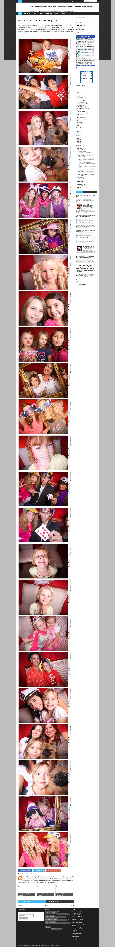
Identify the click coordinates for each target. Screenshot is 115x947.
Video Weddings (79, 105)
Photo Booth (49, 13)
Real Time (85, 65)
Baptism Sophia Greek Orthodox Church (86, 174)
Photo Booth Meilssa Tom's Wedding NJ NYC (87, 171)
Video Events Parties (80, 106)
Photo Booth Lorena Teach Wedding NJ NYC (86, 158)
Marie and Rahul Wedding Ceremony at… (85, 50)
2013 (78, 142)
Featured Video (79, 120)
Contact (70, 13)
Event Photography (79, 99)
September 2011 (81, 151)
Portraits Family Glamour (81, 102)
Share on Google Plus (54, 870)
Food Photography (79, 122)
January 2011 (81, 185)
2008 (78, 190)
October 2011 (81, 149)
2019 (78, 136)
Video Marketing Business (81, 112)
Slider (77, 116)
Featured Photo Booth (80, 117)
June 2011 (80, 178)
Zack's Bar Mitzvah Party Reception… (83, 63)
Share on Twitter (39, 870)
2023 (78, 131)
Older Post (72, 905)
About (34, 13)
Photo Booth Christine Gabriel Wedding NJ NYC (87, 154)
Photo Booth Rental (79, 97)
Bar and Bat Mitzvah (80, 100)
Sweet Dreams (26, 13)
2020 (78, 135)
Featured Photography (80, 119)
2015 (78, 139)
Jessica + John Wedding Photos (84, 152)
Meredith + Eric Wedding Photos (84, 162)
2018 (78, 138)
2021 (78, 134)
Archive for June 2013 (80, 58)
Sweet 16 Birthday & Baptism (81, 108)
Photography (41, 13)
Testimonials (63, 13)
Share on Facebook (26, 870)
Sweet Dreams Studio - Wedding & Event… (84, 55)
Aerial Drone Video (79, 111)
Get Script (81, 65)
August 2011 (80, 175)
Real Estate (78, 123)
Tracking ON (89, 65)
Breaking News (79, 114)
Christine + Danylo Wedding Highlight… (83, 52)
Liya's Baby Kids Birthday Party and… (85, 39)
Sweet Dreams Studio (89, 22)
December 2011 (81, 146)
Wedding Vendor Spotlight (81, 103)
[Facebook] (72, 1)
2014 (78, 141)
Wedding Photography (80, 96)
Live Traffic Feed (85, 36)
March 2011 (80, 182)
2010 (78, 187)
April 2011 (80, 181)
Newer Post (20, 905)
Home (46, 905)
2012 (78, 144)
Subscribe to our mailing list (26, 913)
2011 (78, 145)
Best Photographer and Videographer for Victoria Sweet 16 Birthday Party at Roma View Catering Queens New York (85, 268)
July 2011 (80, 177)
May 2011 (80, 180)
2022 (78, 132)
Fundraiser (78, 125)
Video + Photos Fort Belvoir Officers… (85, 60)
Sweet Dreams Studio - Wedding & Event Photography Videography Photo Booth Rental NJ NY (61, 7)
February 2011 (81, 184)
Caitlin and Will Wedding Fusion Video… (85, 44)
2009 (78, 188)
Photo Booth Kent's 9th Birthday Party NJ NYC (87, 172)
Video (56, 13)
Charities (77, 109)
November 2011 (81, 148)
